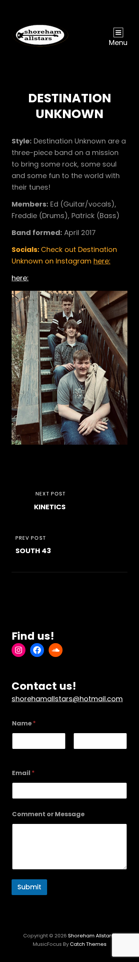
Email (23, 773)
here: (101, 261)
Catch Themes (88, 944)
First (17, 754)
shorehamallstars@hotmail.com (67, 699)
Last (78, 754)
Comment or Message (48, 814)
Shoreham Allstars (91, 935)
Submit (29, 887)
